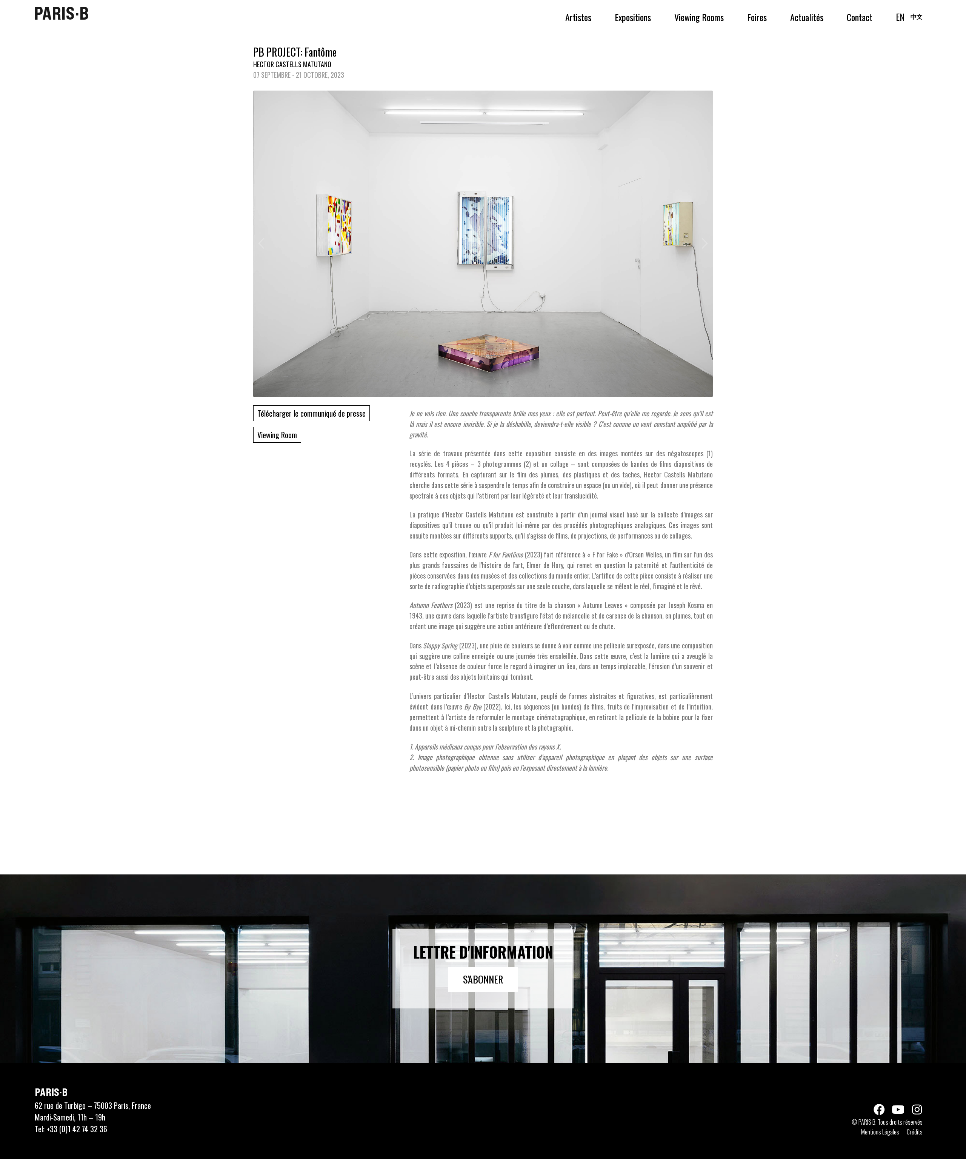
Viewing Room (277, 434)
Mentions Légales (880, 1132)
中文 (917, 16)
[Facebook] (879, 1109)
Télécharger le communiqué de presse (311, 413)
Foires (757, 17)
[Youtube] (898, 1109)
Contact (859, 17)
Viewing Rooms (699, 17)
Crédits (915, 1132)
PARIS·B (61, 13)
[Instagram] (917, 1109)
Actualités (806, 17)
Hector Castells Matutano (292, 64)
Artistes (578, 17)
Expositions (633, 17)
